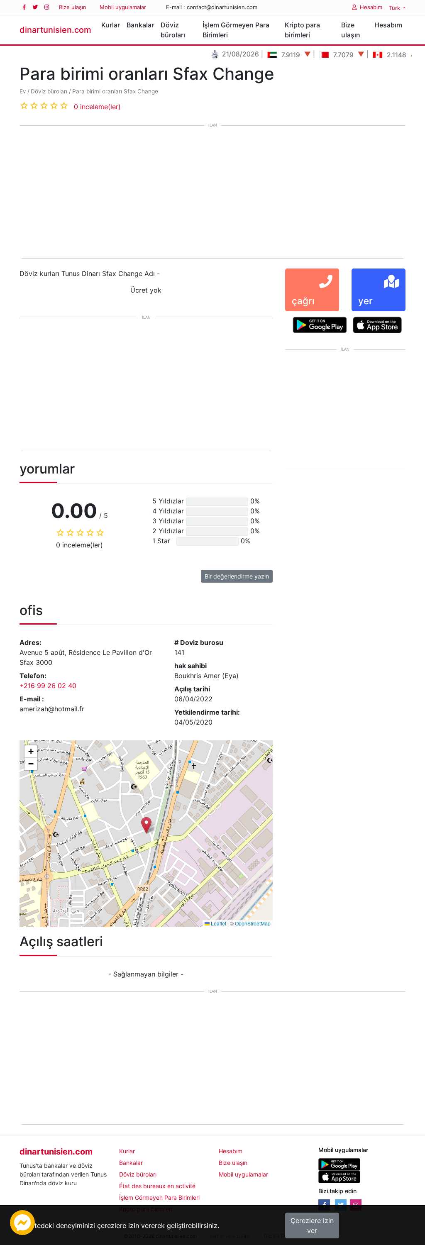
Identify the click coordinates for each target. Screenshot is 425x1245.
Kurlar (110, 25)
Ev (23, 91)
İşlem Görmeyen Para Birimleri (236, 30)
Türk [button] (395, 8)
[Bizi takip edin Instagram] (46, 7)
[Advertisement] (212, 192)
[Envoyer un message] (22, 1222)
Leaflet (218, 923)
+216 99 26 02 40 (48, 685)
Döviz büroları (173, 30)
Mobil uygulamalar (123, 7)
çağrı (303, 300)
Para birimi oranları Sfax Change (115, 91)
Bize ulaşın (72, 7)
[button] (146, 825)
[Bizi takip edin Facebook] (24, 7)
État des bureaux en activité (157, 1185)
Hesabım (371, 7)
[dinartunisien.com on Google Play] (339, 1163)
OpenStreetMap (253, 923)
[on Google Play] (320, 324)
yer (365, 300)
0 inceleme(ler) (97, 107)
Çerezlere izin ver (312, 1225)
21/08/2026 (226, 54)
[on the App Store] (377, 324)
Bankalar (140, 25)
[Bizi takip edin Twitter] (35, 7)
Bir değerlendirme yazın (237, 576)
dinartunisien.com (55, 30)
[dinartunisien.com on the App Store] (339, 1176)
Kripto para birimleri (302, 30)
